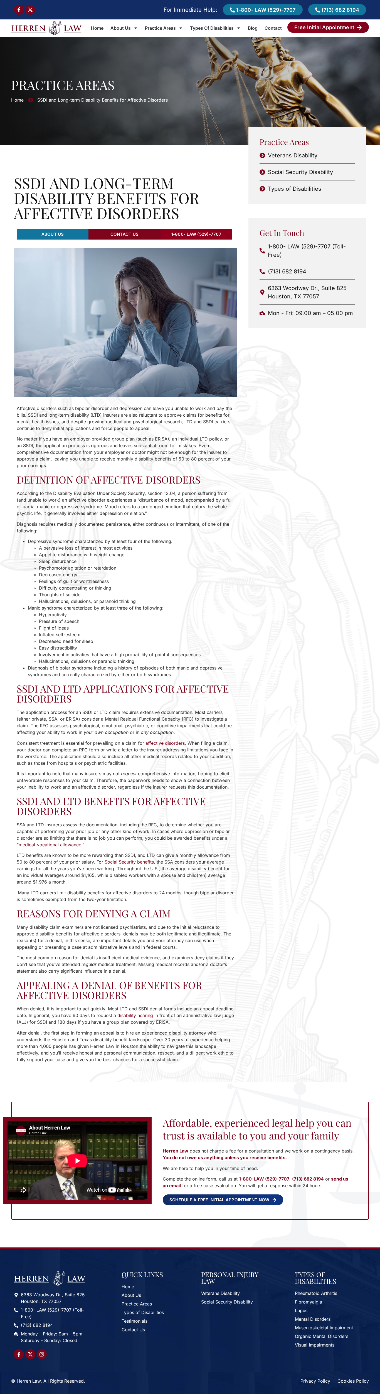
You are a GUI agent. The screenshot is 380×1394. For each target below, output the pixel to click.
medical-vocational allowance (50, 844)
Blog (253, 28)
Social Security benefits (129, 862)
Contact (273, 28)
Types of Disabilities (212, 28)
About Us (120, 28)
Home (97, 28)
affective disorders (165, 743)
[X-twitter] (30, 10)
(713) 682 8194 (308, 1179)
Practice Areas (160, 28)
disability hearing (135, 1015)
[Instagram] (42, 1354)
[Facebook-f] (19, 10)
